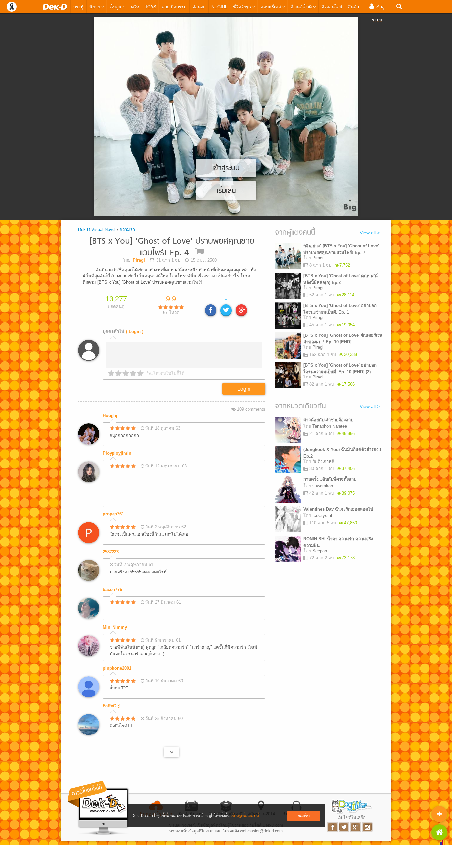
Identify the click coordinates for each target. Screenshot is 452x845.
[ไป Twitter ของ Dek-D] (344, 827)
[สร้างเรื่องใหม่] (439, 814)
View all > (370, 232)
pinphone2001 (117, 668)
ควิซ (135, 6)
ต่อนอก (199, 6)
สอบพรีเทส (271, 6)
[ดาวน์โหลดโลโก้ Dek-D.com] (98, 808)
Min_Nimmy (115, 627)
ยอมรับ (304, 816)
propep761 (113, 513)
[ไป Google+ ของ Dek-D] (356, 827)
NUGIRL (219, 6)
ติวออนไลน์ (331, 6)
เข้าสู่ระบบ (378, 12)
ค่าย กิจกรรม (174, 6)
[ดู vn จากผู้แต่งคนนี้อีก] (171, 752)
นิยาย (95, 6)
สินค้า (353, 6)
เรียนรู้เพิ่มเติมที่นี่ (245, 816)
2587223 (111, 551)
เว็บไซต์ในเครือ (351, 817)
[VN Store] (439, 832)
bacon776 (112, 589)
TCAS (150, 6)
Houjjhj (110, 415)
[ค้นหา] (399, 6)
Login (243, 388)
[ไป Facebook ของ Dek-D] (333, 827)
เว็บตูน (116, 6)
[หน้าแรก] (54, 6)
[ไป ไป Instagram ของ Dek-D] (367, 827)
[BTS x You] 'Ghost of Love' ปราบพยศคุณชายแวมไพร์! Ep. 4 (171, 247)
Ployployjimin (117, 453)
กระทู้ (78, 6)
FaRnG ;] (111, 705)
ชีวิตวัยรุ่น (242, 6)
